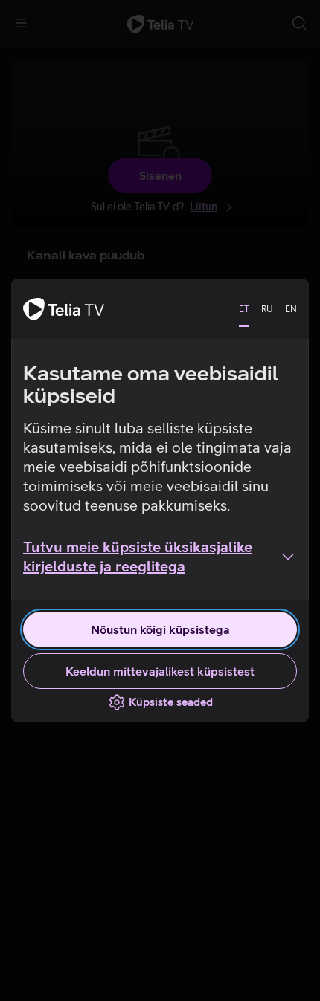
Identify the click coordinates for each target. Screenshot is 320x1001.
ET (244, 309)
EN (291, 309)
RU (267, 309)
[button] (160, 556)
